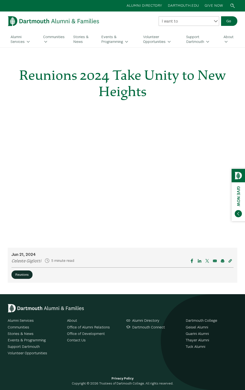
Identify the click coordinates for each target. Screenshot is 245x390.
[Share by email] (215, 261)
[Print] (222, 261)
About (228, 37)
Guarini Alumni (197, 334)
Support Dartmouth (195, 39)
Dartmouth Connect (148, 327)
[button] (230, 261)
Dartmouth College (201, 321)
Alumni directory (144, 6)
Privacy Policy (122, 378)
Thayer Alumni (197, 340)
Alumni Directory (145, 321)
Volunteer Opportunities (155, 39)
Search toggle (232, 5)
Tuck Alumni (195, 347)
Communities (54, 37)
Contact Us (76, 340)
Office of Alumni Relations (88, 327)
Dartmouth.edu (183, 6)
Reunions (22, 274)
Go (228, 21)
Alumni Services (18, 39)
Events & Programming (112, 39)
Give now (214, 6)
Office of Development (86, 334)
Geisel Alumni (197, 327)
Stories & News (81, 39)
